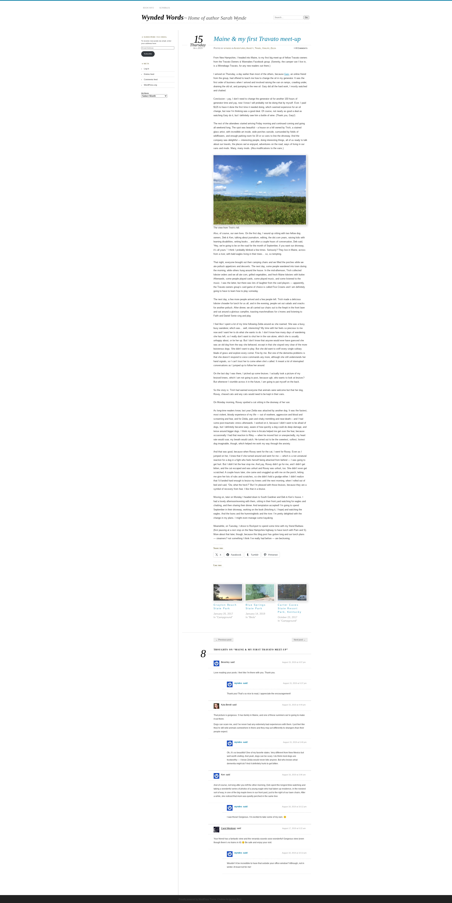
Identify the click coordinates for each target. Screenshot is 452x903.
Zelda (273, 48)
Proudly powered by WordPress (194, 899)
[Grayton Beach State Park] (227, 592)
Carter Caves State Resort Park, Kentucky (289, 608)
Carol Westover (228, 828)
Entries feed (149, 74)
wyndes (227, 48)
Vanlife (265, 48)
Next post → (299, 640)
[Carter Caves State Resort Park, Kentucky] (292, 592)
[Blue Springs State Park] (260, 592)
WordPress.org (150, 85)
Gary (286, 74)
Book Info (148, 8)
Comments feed (150, 79)
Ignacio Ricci (235, 899)
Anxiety (250, 48)
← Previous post (223, 640)
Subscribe (148, 54)
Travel (258, 48)
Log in (146, 69)
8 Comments (301, 48)
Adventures (239, 48)
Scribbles (164, 8)
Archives (145, 93)
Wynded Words (162, 17)
